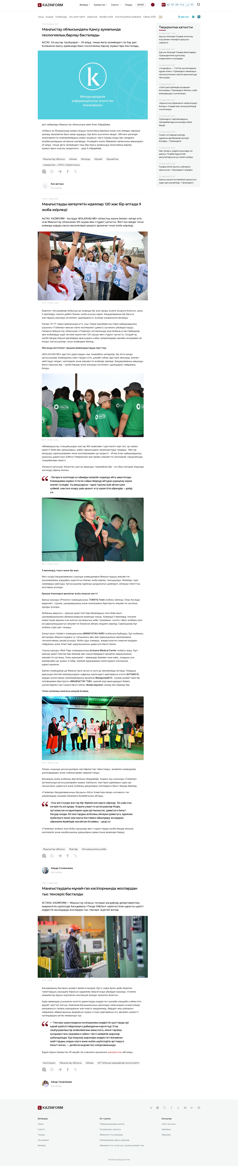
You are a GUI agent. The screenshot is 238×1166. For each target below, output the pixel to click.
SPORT (140, 4)
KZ (163, 4)
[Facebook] (67, 172)
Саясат (41, 1129)
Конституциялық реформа (128, 17)
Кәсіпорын (49, 1063)
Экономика (43, 1140)
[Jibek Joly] (184, 16)
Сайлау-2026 (149, 17)
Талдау (128, 5)
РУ (172, 4)
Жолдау (85, 159)
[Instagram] (44, 172)
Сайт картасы (169, 1124)
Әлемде (42, 1145)
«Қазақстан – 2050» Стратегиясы (61, 165)
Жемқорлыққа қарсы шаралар (114, 1140)
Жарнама (166, 1134)
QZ (168, 4)
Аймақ (73, 159)
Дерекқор (92, 17)
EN (177, 4)
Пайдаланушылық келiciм (112, 1124)
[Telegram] (60, 172)
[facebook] (171, 1107)
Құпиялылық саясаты (110, 1129)
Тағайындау (61, 17)
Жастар (73, 849)
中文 (182, 4)
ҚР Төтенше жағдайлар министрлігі (118, 1063)
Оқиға (41, 1124)
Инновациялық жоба (94, 849)
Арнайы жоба (106, 17)
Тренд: (41, 17)
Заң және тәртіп (77, 17)
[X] (75, 172)
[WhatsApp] (52, 172)
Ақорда (49, 17)
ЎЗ (192, 4)
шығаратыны (115, 1052)
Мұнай (98, 159)
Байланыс (166, 1129)
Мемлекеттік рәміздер (111, 1134)
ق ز (187, 4)
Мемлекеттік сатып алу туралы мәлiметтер (122, 1145)
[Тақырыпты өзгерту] (155, 4)
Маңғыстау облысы (54, 159)
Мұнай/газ (112, 159)
